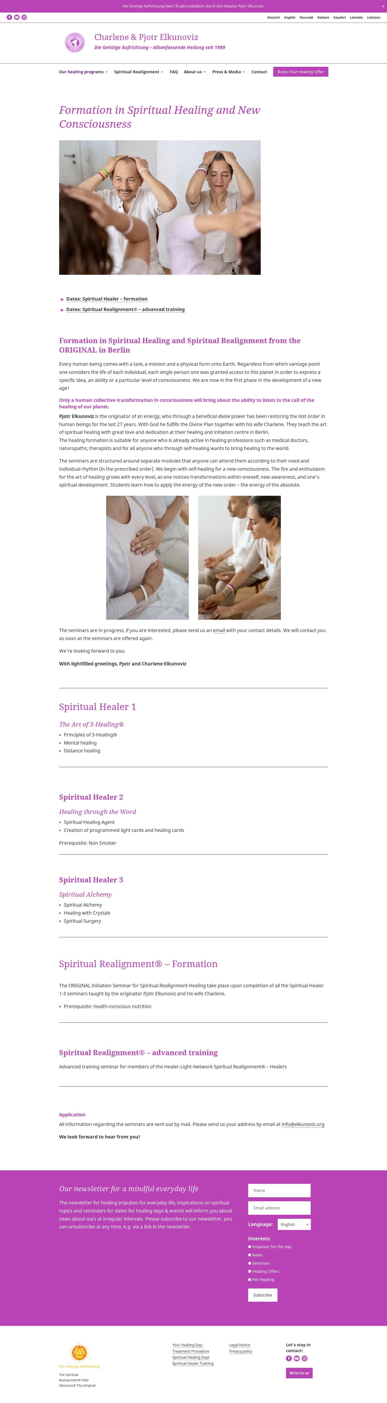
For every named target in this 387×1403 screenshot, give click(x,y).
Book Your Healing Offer (301, 71)
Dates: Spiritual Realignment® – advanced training (125, 309)
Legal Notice (239, 1344)
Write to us (299, 1373)
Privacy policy (240, 1351)
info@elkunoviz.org (303, 1124)
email (219, 630)
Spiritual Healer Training (193, 1363)
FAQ (174, 72)
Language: (260, 1224)
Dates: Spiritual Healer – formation (107, 299)
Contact (259, 72)
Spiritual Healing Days (191, 1357)
